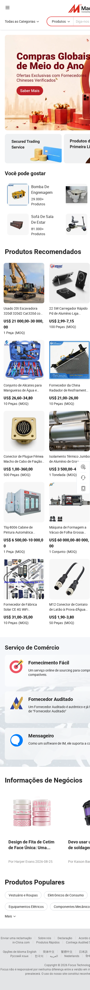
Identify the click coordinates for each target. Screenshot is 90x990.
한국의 (39, 956)
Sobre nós (44, 938)
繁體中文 (66, 951)
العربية (54, 956)
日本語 (83, 951)
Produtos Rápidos (48, 942)
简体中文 (48, 951)
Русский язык (19, 956)
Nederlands (71, 956)
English (31, 951)
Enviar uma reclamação (16, 938)
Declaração (65, 938)
